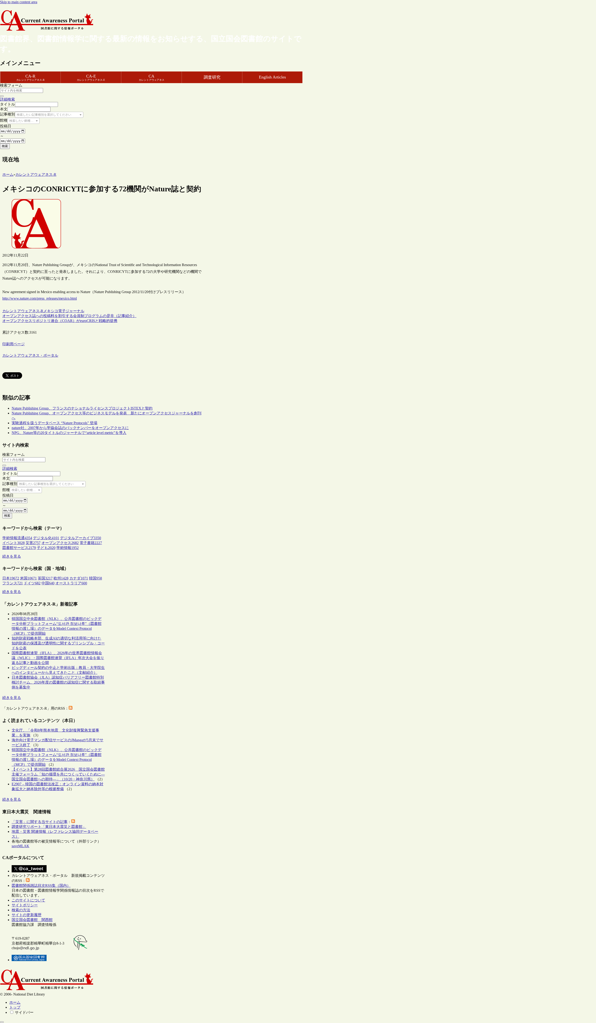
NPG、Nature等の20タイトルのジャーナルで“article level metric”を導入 (69, 433)
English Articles (272, 77)
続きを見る (11, 556)
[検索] (2, 96)
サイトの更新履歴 (26, 915)
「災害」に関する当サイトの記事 (40, 822)
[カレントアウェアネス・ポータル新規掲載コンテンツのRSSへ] (28, 881)
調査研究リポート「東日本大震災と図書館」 (49, 827)
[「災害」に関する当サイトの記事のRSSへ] (73, 822)
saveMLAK (20, 846)
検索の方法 (21, 910)
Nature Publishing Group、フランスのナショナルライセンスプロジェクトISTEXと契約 (82, 408)
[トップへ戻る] (2, 1022)
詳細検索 (7, 99)
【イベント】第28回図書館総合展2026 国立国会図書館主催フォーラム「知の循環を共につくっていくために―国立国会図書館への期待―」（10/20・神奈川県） (58, 774)
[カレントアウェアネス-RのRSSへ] (70, 708)
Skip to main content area (18, 2)
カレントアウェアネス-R (22, 311)
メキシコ (50, 311)
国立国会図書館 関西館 (32, 920)
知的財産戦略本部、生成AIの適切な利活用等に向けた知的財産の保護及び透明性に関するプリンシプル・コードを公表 (58, 643)
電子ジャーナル (71, 311)
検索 (5, 146)
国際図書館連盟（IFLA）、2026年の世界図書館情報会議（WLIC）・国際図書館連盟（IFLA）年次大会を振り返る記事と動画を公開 (58, 658)
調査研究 (212, 77)
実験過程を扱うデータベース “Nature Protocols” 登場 (54, 423)
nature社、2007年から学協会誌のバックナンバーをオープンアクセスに (70, 428)
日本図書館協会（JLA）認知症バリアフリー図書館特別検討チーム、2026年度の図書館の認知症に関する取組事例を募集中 (58, 682)
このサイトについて (28, 900)
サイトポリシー (25, 905)
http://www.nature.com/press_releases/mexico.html (39, 298)
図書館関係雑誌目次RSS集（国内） (41, 886)
